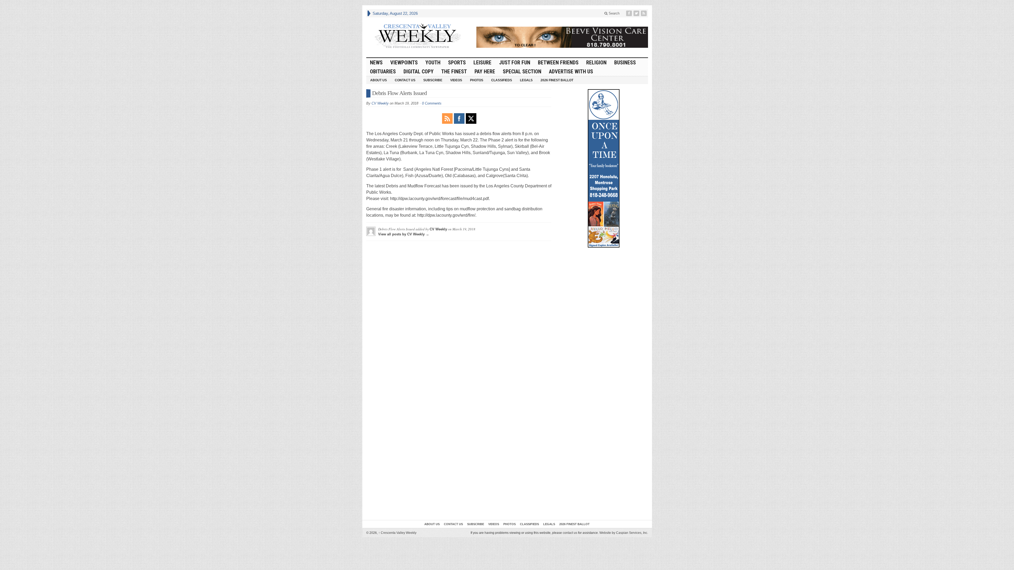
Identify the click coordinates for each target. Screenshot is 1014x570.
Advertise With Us (571, 71)
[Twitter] (637, 13)
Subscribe (432, 80)
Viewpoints (404, 62)
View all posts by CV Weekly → (403, 234)
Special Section (522, 71)
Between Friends (558, 62)
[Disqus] (458, 311)
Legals (526, 80)
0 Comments (432, 103)
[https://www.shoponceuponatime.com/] (603, 168)
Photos (476, 80)
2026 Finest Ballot (557, 80)
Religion (596, 62)
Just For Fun (514, 62)
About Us (378, 80)
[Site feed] (644, 13)
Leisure (482, 62)
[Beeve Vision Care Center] (562, 37)
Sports (457, 62)
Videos (456, 80)
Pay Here (485, 71)
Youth (432, 62)
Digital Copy (418, 71)
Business (625, 62)
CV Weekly (380, 103)
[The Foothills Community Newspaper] (417, 36)
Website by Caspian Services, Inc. (623, 533)
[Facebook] (629, 13)
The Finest (454, 71)
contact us (570, 533)
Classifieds (501, 80)
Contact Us (405, 80)
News (376, 62)
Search (613, 13)
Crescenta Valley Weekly (397, 533)
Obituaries (383, 71)
